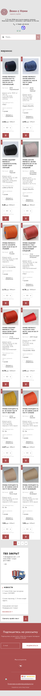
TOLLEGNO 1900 (29, 350)
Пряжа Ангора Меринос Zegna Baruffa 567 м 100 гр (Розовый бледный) (30, 163)
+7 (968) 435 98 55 (22, 24)
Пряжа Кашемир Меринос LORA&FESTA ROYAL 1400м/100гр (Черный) (9, 163)
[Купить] (5, 135)
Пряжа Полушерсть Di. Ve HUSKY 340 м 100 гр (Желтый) (10, 410)
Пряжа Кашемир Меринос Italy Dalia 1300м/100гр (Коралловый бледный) (30, 247)
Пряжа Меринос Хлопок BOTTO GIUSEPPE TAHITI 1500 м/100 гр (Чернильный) (8, 80)
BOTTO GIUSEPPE (9, 267)
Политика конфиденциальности (20, 684)
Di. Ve (4, 431)
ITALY (4, 104)
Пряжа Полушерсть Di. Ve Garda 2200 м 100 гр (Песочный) (10, 487)
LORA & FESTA (7, 187)
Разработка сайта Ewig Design (20, 687)
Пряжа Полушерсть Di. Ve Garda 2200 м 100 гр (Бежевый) (30, 487)
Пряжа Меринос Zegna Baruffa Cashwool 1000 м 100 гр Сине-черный (30, 80)
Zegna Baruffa (28, 106)
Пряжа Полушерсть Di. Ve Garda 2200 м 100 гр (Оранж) (30, 410)
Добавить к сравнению (9, 116)
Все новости (6, 611)
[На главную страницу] (14, 12)
